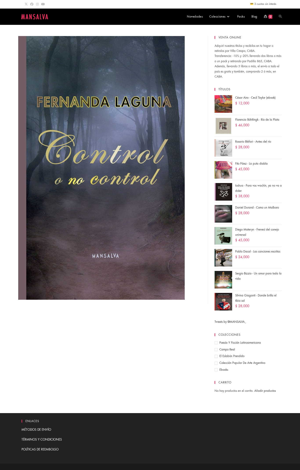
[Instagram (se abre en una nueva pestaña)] (37, 4)
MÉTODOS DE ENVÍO (36, 429)
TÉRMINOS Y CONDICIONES (42, 439)
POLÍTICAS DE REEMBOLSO (40, 449)
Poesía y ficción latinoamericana (240, 342)
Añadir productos (265, 390)
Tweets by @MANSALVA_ (230, 321)
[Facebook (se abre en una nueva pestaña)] (32, 4)
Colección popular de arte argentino (242, 362)
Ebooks (223, 369)
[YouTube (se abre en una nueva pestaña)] (43, 4)
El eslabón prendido (231, 356)
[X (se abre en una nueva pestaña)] (27, 4)
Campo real (227, 349)
